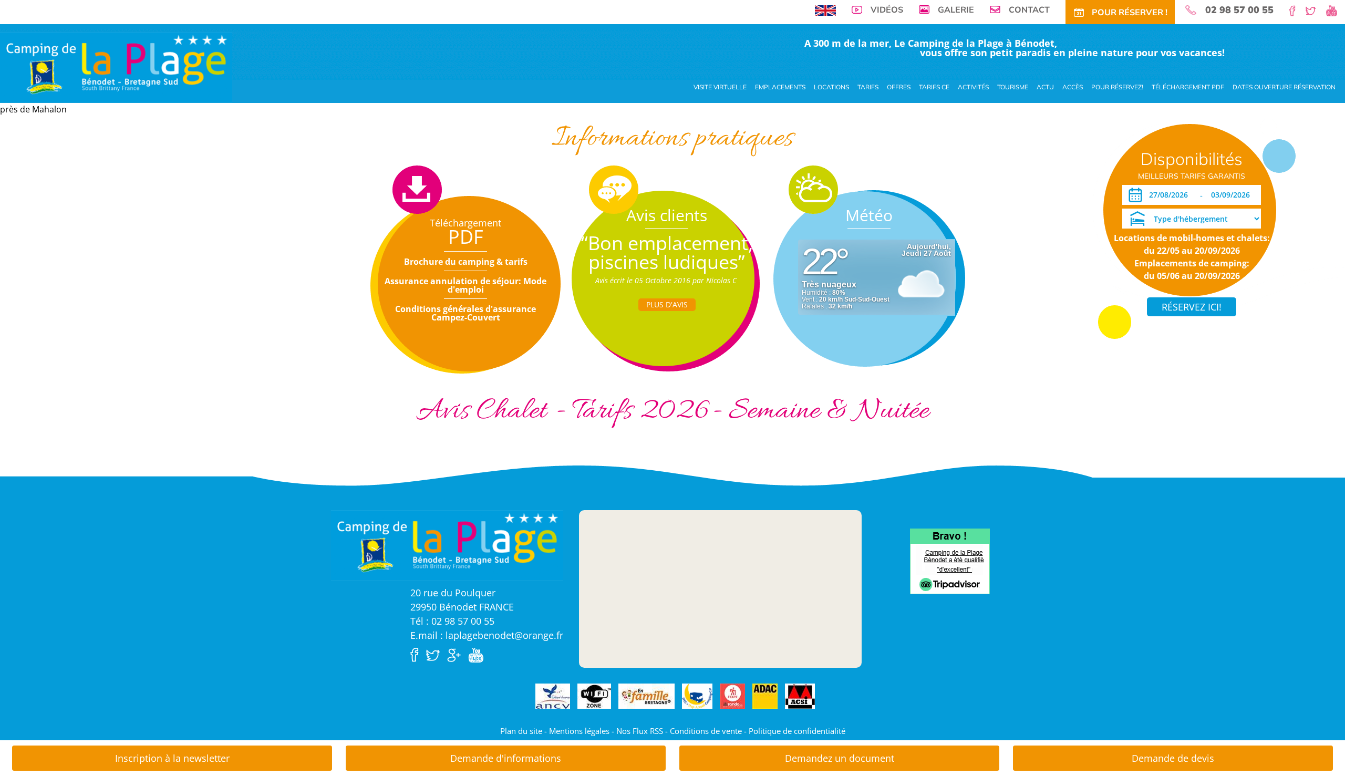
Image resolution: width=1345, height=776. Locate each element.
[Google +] (456, 654)
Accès (1072, 87)
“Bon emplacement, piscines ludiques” (667, 252)
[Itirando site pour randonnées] (732, 696)
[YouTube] (1335, 10)
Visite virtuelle (720, 87)
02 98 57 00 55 (1239, 10)
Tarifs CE (934, 87)
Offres (899, 87)
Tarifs (867, 87)
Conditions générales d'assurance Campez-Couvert (465, 313)
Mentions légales (579, 731)
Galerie (956, 9)
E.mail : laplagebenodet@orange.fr (486, 635)
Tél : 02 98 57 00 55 (452, 621)
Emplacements (780, 87)
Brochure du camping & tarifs (465, 261)
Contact (1029, 9)
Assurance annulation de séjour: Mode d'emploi (465, 285)
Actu (1045, 87)
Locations (831, 87)
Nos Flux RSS (639, 731)
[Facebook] (1296, 10)
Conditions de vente (706, 731)
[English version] (825, 9)
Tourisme (1012, 87)
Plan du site (521, 731)
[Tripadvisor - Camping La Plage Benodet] (950, 560)
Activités (973, 87)
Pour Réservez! (1117, 87)
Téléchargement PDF (1188, 87)
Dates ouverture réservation (1284, 87)
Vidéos (887, 9)
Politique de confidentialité (797, 731)
